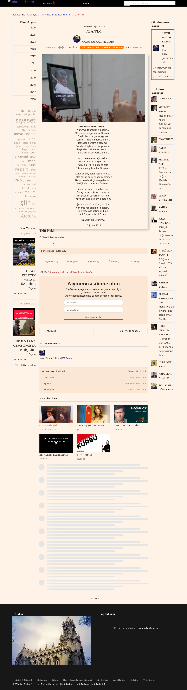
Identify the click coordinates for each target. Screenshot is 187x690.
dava (33, 188)
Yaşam (32, 288)
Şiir (129, 47)
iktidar (25, 142)
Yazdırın (73, 47)
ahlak (33, 149)
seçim (31, 180)
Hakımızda (42, 680)
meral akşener (25, 133)
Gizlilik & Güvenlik (23, 680)
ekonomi (21, 156)
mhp (32, 160)
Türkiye (30, 196)
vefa (89, 272)
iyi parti (22, 169)
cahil (25, 188)
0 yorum (137, 47)
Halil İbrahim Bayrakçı (165, 330)
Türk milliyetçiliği (27, 211)
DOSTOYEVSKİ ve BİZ (126, 425)
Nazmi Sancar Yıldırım (98, 41)
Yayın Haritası (119, 680)
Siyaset (118, 429)
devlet (18, 114)
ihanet (25, 152)
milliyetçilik (30, 114)
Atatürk (28, 216)
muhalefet (21, 165)
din (34, 204)
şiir (25, 202)
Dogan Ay (165, 98)
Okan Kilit (166, 139)
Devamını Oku (20, 293)
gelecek (21, 139)
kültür (25, 173)
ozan (66, 272)
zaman (26, 184)
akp (33, 156)
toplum (30, 192)
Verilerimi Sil (149, 680)
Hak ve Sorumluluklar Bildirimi (77, 680)
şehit (33, 142)
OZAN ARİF (51, 331)
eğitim (17, 146)
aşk (33, 126)
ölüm (33, 146)
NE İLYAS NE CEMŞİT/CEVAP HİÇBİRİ (24, 345)
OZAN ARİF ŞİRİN (49, 425)
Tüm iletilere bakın (25, 365)
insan (32, 176)
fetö (24, 161)
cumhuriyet (22, 126)
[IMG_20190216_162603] (93, 88)
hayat (25, 149)
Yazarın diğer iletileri (137, 371)
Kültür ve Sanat (47, 429)
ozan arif (19, 208)
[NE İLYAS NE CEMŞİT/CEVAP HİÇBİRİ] (24, 321)
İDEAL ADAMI (84, 455)
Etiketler (134, 680)
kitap (17, 142)
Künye (55, 680)
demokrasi (28, 111)
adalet (18, 192)
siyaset (25, 120)
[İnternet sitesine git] (40, 362)
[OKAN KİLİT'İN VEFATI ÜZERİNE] (24, 251)
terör (33, 152)
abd (34, 184)
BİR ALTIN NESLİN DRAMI (53, 455)
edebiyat (23, 176)
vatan (33, 173)
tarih (32, 165)
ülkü (74, 272)
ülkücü (19, 180)
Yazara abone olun (93, 317)
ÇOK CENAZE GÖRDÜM (130, 331)
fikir (24, 130)
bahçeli (32, 130)
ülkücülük (31, 208)
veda (82, 272)
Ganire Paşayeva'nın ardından (90, 425)
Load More (94, 598)
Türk (31, 138)
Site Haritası (102, 680)
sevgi (26, 146)
